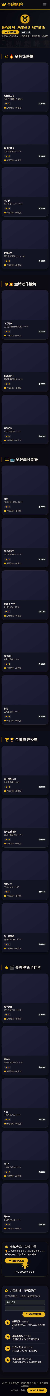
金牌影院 (14, 4)
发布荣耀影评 (34, 1314)
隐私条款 (25, 1390)
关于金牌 (15, 1390)
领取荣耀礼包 (17, 1260)
